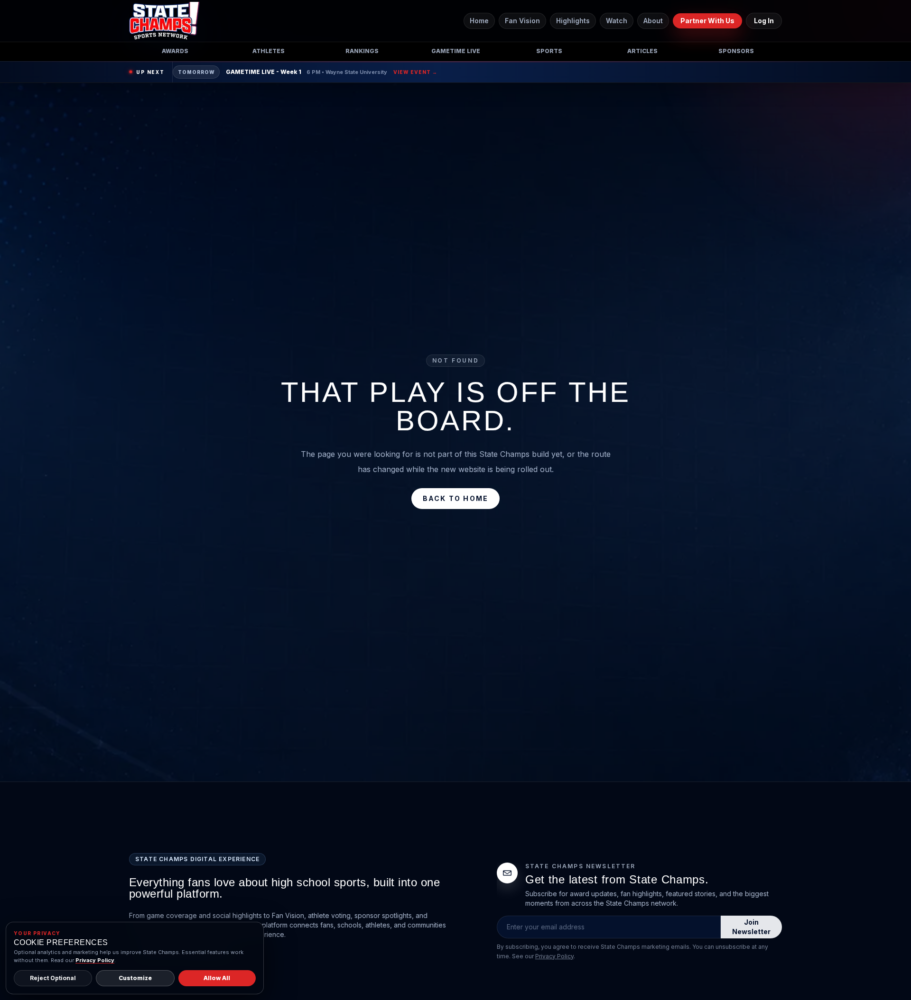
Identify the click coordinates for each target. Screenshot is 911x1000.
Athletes (268, 51)
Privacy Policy (554, 956)
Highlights (573, 21)
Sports (549, 51)
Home (479, 21)
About (653, 21)
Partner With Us (707, 21)
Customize (135, 978)
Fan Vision (522, 21)
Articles (642, 51)
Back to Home (456, 498)
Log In (764, 21)
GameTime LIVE (455, 51)
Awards (175, 51)
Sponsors (736, 51)
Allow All (217, 978)
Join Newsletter (751, 927)
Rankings (362, 51)
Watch (616, 21)
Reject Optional (53, 978)
